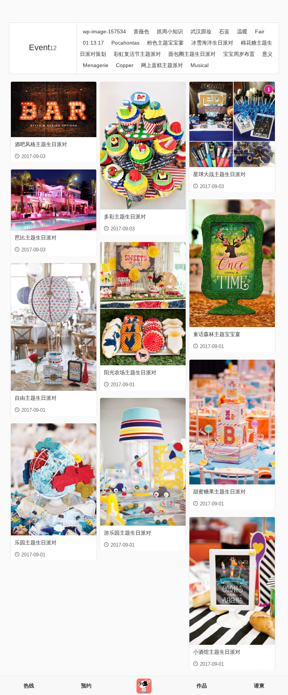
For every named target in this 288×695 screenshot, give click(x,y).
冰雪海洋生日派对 (212, 43)
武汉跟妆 (201, 31)
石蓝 (224, 31)
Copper (125, 65)
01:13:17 (93, 43)
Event (43, 47)
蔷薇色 (141, 31)
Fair (259, 31)
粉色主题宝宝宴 (165, 43)
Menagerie (95, 65)
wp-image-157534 (104, 31)
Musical (199, 65)
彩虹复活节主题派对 (137, 54)
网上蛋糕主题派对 (162, 65)
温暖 (242, 31)
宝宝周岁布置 (239, 54)
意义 (267, 54)
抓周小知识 (170, 31)
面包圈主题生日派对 (192, 54)
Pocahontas (125, 43)
